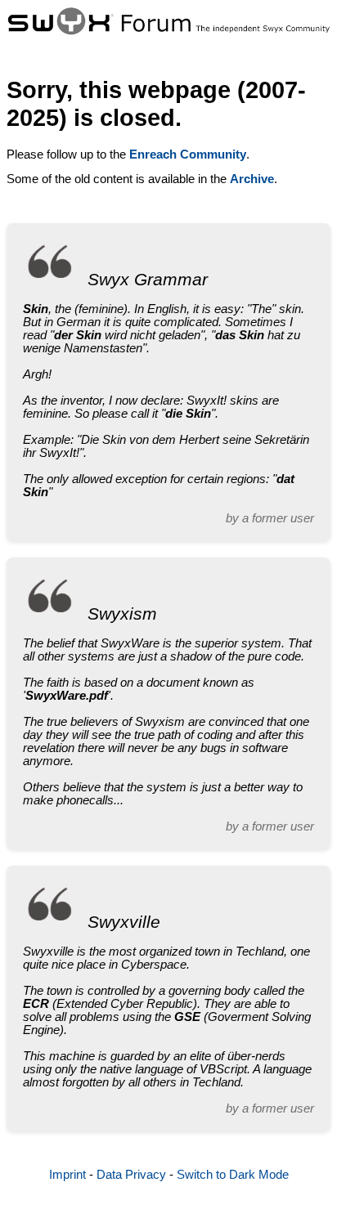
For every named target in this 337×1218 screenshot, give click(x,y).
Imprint (67, 1174)
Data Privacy (131, 1174)
